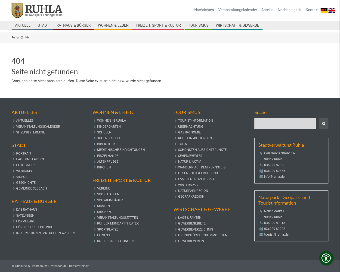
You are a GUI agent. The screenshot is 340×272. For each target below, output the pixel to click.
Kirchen (104, 167)
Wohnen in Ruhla (111, 120)
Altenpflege (107, 161)
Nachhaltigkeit (289, 10)
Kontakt (312, 10)
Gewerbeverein (191, 241)
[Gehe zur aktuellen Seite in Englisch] (331, 10)
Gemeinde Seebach (31, 188)
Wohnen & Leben (113, 25)
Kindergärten (109, 126)
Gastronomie (189, 132)
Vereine (103, 188)
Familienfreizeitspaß (196, 179)
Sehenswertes (190, 156)
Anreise (267, 10)
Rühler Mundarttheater (118, 223)
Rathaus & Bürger (73, 25)
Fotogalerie (26, 165)
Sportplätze (107, 229)
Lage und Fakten (30, 159)
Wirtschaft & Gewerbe (237, 25)
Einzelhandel (108, 156)
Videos (21, 177)
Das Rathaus (26, 209)
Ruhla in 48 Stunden (195, 138)
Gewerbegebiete (192, 223)
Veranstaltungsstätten (117, 217)
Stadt (43, 25)
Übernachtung (191, 126)
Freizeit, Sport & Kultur (158, 25)
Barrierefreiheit (79, 266)
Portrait (23, 153)
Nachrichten (204, 10)
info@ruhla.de (274, 176)
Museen (103, 206)
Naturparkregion (193, 191)
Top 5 (182, 144)
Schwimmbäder (110, 200)
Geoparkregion (191, 196)
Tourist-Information (195, 120)
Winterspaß (188, 185)
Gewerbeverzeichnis (195, 229)
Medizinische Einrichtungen (121, 150)
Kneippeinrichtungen (115, 241)
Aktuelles (25, 120)
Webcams (24, 171)
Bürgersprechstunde (34, 227)
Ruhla (15, 37)
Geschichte (26, 182)
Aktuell (23, 25)
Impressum (39, 266)
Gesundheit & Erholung (198, 173)
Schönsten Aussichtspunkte (202, 150)
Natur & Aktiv (189, 161)
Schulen (104, 132)
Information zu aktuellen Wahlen (45, 233)
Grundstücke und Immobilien (202, 235)
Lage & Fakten (189, 217)
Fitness (103, 235)
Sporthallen (108, 194)
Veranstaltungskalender (237, 10)
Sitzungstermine (30, 132)
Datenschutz (58, 266)
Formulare (25, 221)
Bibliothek (106, 144)
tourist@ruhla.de (276, 234)
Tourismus (198, 25)
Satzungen (25, 215)
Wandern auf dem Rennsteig (202, 167)
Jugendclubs (108, 138)
